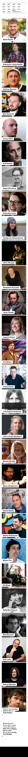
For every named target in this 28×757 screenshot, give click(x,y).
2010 (3, 6)
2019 (8, 11)
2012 (13, 6)
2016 (14, 9)
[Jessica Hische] (14, 339)
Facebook (9, 751)
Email (22, 751)
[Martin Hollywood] (14, 537)
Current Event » (17, 11)
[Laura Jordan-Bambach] (14, 438)
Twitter (4, 751)
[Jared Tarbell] (14, 314)
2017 (19, 9)
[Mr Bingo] (14, 587)
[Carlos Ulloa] (14, 140)
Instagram (17, 751)
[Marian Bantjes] (14, 463)
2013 (19, 6)
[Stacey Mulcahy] (14, 686)
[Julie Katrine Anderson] (14, 413)
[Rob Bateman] (14, 637)
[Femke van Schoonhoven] (14, 240)
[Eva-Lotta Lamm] (14, 215)
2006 (3, 4)
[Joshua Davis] (14, 388)
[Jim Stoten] (14, 364)
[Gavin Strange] (14, 264)
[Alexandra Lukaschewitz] (14, 66)
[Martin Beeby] (14, 513)
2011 (8, 6)
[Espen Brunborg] (14, 190)
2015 (8, 9)
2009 (19, 4)
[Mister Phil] (14, 562)
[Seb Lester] (14, 661)
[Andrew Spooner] (14, 91)
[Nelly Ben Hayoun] (14, 612)
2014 (3, 9)
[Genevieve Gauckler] (14, 289)
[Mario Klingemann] (14, 488)
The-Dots (13, 751)
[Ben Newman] (14, 116)
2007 (8, 4)
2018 (3, 11)
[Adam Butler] (14, 41)
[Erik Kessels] (14, 165)
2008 (14, 4)
